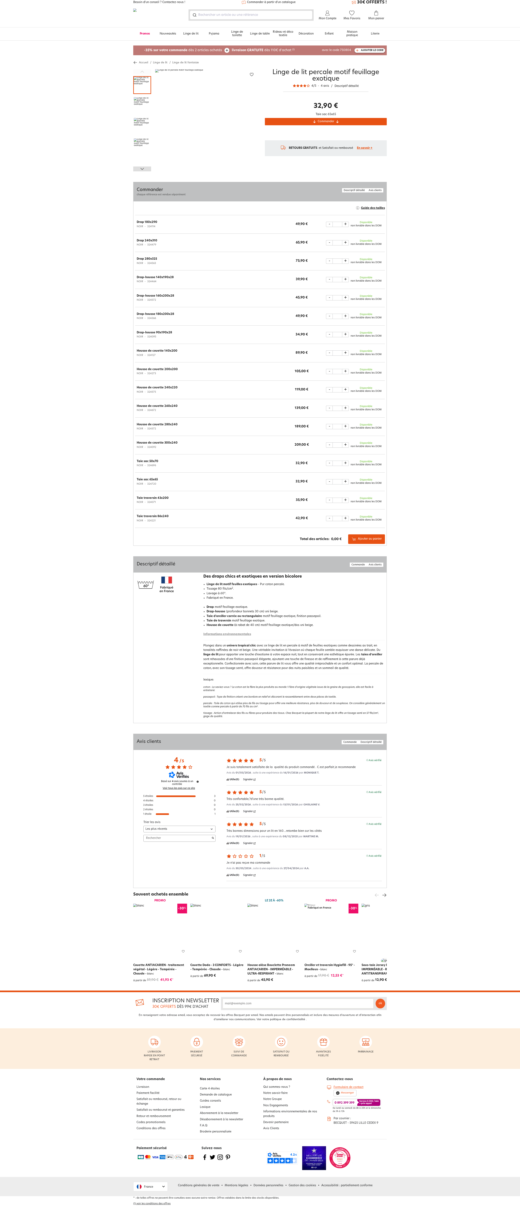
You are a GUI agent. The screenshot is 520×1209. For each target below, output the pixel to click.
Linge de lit (190, 33)
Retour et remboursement (153, 1116)
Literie (375, 33)
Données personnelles (268, 1185)
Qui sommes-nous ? (276, 1087)
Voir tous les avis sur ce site (179, 788)
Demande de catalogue (216, 1094)
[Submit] (194, 15)
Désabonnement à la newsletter (221, 1119)
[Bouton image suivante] (142, 168)
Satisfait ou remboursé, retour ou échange (158, 1101)
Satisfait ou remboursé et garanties (160, 1110)
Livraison (142, 1087)
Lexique (205, 1107)
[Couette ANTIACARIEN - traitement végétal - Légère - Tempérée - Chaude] (160, 930)
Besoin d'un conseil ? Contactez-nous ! (159, 2)
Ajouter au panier (370, 538)
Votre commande (150, 1079)
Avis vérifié (375, 760)
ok (380, 1003)
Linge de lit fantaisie (185, 62)
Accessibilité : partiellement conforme (347, 1185)
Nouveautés (168, 33)
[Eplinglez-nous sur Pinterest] (228, 1159)
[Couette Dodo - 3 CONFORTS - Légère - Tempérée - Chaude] (217, 930)
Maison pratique (352, 33)
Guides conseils (210, 1100)
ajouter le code (372, 50)
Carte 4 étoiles (210, 1088)
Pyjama (214, 33)
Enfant (329, 33)
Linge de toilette (237, 33)
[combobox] (251, 15)
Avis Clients (271, 1128)
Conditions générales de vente (198, 1185)
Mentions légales (236, 1185)
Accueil (143, 62)
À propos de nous (277, 1079)
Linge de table (260, 33)
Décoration (306, 33)
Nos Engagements (275, 1105)
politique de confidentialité (287, 1019)
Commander (326, 121)
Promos (145, 33)
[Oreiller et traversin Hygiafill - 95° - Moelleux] (331, 930)
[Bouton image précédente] (142, 71)
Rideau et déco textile (283, 33)
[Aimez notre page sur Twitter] (212, 1159)
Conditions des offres (151, 1128)
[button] (385, 961)
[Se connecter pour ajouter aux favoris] (251, 74)
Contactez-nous (340, 1079)
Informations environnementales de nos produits (290, 1114)
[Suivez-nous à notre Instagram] (220, 1159)
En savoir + (365, 148)
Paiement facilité (147, 1093)
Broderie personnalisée (215, 1131)
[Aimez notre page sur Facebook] (205, 1159)
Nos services (210, 1079)
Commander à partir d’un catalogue (271, 2)
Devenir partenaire (276, 1122)
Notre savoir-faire (275, 1093)
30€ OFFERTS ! (372, 2)
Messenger (347, 1093)
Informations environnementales (227, 634)
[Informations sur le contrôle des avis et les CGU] (197, 781)
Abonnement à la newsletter (219, 1113)
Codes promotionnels (151, 1122)
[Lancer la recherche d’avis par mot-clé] (212, 838)
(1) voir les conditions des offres (152, 1204)
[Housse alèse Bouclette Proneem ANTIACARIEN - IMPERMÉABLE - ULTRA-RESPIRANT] (274, 930)
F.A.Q (203, 1125)
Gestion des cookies (302, 1185)
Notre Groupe (272, 1099)
